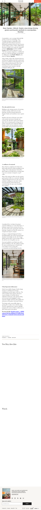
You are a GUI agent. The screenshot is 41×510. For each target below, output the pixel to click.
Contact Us (4, 508)
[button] (4, 337)
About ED (13, 508)
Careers (8, 508)
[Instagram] (12, 498)
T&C (16, 508)
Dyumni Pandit (23, 33)
